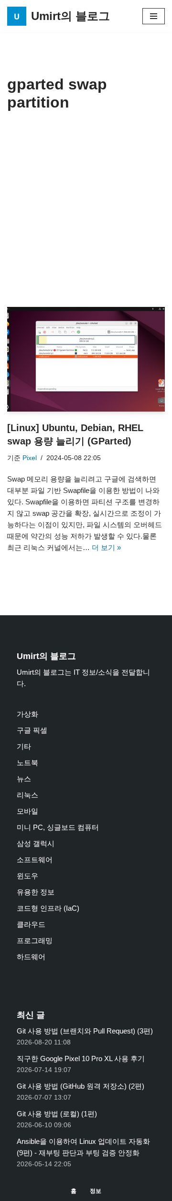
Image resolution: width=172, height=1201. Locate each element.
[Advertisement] (86, 216)
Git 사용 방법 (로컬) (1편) (57, 1114)
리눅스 (27, 795)
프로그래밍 (35, 940)
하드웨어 (31, 957)
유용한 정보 (35, 892)
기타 (24, 746)
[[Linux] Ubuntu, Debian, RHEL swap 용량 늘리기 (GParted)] (86, 359)
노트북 (27, 762)
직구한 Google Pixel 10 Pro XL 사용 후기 (81, 1058)
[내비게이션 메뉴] (153, 16)
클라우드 (31, 924)
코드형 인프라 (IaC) (48, 908)
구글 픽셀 (32, 730)
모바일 (27, 811)
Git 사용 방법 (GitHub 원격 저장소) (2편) (80, 1086)
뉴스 (24, 779)
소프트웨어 (35, 860)
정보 (95, 1191)
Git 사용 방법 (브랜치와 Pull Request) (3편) (85, 1031)
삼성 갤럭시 (35, 843)
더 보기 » (106, 547)
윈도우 (27, 876)
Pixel (29, 458)
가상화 (27, 714)
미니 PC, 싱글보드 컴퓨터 (58, 827)
